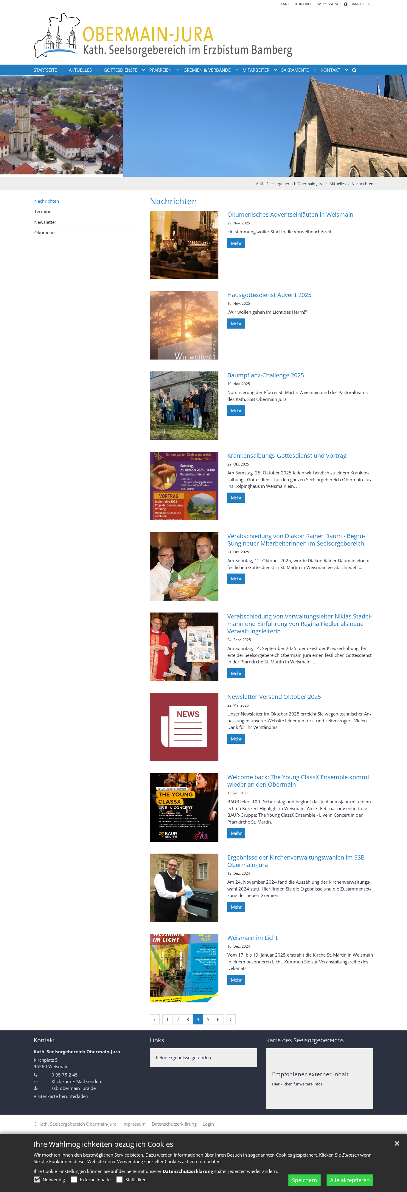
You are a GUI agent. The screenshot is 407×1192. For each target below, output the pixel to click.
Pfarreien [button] (160, 70)
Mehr (236, 243)
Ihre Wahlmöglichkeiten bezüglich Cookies (103, 1144)
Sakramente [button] (295, 70)
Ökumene (44, 232)
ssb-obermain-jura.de (74, 1088)
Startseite (45, 70)
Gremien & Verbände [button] (207, 70)
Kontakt (44, 1040)
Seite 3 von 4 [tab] (208, 170)
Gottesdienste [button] (120, 70)
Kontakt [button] (330, 70)
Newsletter (45, 222)
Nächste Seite (395, 126)
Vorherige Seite (12, 126)
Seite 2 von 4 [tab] (198, 170)
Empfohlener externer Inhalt (310, 1074)
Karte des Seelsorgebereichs (305, 1040)
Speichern (304, 1180)
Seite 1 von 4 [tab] (188, 170)
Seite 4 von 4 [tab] (219, 170)
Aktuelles (338, 183)
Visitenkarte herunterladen (61, 1096)
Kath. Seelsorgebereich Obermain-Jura (289, 183)
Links (157, 1040)
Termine (42, 211)
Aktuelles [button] (80, 70)
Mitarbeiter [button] (256, 70)
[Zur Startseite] (203, 36)
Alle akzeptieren (350, 1180)
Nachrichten (362, 183)
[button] (352, 71)
